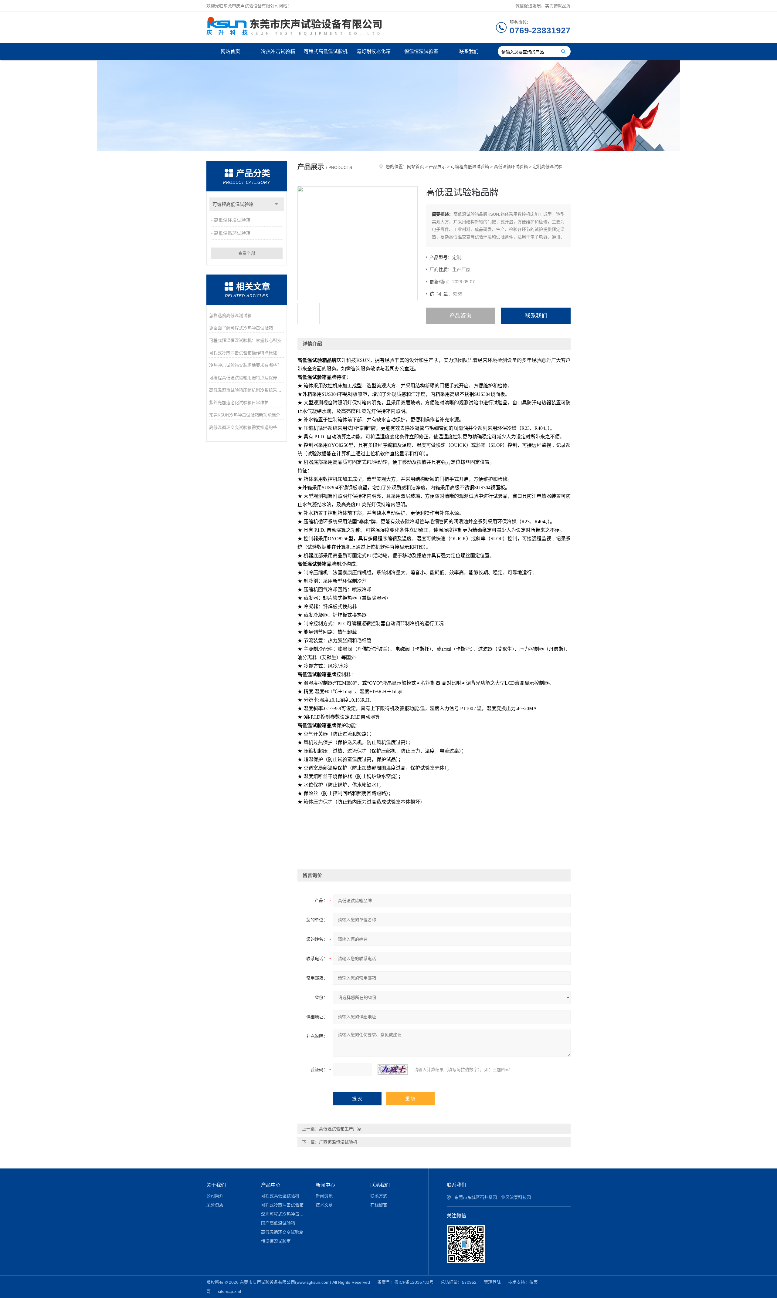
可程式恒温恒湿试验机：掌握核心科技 (245, 340)
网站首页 (230, 51)
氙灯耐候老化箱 (374, 51)
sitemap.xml (229, 1291)
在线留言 (378, 1204)
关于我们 (216, 1185)
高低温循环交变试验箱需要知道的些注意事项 (246, 427)
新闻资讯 (324, 1195)
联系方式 (378, 1195)
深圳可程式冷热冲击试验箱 (284, 1214)
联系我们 (469, 51)
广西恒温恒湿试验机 (338, 1142)
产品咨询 (460, 316)
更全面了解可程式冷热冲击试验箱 (241, 327)
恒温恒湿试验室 (421, 51)
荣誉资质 (214, 1204)
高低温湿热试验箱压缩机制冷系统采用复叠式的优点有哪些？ (246, 390)
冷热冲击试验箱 (278, 51)
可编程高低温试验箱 (232, 204)
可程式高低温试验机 (326, 51)
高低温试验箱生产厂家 (340, 1128)
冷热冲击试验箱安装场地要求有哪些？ (245, 365)
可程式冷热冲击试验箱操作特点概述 (243, 352)
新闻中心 (325, 1185)
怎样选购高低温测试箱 (230, 315)
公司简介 (214, 1195)
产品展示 (437, 166)
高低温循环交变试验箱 (282, 1232)
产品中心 (270, 1185)
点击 (276, 204)
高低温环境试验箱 (232, 220)
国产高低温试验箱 (278, 1223)
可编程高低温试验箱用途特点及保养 (243, 377)
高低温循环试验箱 (232, 233)
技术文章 (324, 1204)
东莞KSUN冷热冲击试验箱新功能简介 (244, 415)
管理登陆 (492, 1282)
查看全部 (246, 253)
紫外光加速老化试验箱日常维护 (239, 402)
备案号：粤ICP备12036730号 (405, 1282)
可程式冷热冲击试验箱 (282, 1204)
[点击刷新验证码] (393, 1069)
